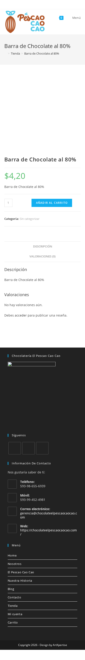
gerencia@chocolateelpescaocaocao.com (48, 515)
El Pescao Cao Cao (21, 572)
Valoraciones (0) (42, 256)
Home (12, 555)
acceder (21, 315)
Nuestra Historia (20, 580)
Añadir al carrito (52, 203)
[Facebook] (14, 448)
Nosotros (15, 564)
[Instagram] (28, 448)
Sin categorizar (29, 219)
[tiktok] (42, 448)
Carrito (13, 622)
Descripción (42, 246)
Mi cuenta (15, 614)
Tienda (13, 606)
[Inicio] (5, 53)
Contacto (14, 597)
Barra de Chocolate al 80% (41, 53)
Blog (11, 589)
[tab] (42, 247)
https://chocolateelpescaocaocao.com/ (48, 532)
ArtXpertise (60, 645)
